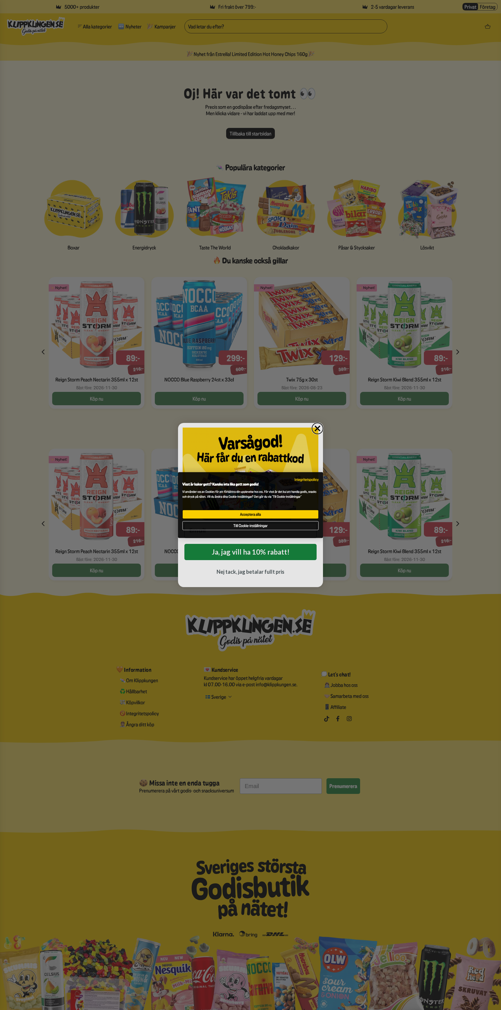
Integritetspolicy (307, 479)
